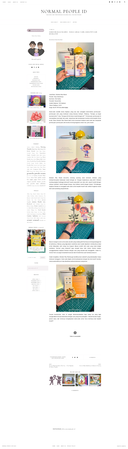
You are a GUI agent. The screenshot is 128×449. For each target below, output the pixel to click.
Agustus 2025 (36, 284)
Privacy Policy (71, 446)
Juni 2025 (36, 287)
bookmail (36, 78)
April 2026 (36, 279)
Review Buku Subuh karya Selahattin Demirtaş (90, 365)
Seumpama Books (37, 169)
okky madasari (29, 222)
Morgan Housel (38, 208)
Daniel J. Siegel (40, 198)
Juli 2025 (36, 285)
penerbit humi (34, 183)
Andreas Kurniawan (39, 196)
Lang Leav (43, 204)
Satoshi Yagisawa (33, 214)
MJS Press (34, 157)
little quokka (38, 177)
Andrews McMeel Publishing (33, 147)
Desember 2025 (36, 280)
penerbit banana (36, 181)
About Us (15, 2)
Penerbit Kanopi (30, 163)
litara (32, 177)
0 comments (92, 357)
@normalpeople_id (33, 268)
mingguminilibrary (56, 356)
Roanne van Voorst (38, 212)
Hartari (39, 200)
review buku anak (59, 358)
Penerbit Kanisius (41, 161)
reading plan (36, 80)
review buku (36, 85)
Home (4, 2)
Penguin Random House (35, 167)
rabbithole (42, 183)
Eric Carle (34, 200)
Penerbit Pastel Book (38, 165)
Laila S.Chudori (36, 204)
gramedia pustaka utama (36, 173)
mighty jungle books (35, 179)
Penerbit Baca (33, 161)
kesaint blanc (41, 175)
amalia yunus (42, 218)
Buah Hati (34, 149)
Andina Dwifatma (30, 196)
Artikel (75, 22)
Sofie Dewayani (42, 216)
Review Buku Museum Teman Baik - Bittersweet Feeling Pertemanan (37, 138)
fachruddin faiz (42, 220)
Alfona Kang (29, 194)
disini (66, 107)
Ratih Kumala (41, 210)
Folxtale (33, 151)
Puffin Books (29, 169)
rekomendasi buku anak (36, 83)
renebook (29, 185)
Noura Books (33, 159)
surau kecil (42, 185)
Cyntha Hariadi (34, 198)
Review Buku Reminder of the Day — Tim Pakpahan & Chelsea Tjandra (61, 366)
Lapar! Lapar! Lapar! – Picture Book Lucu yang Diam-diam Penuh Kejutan (36, 249)
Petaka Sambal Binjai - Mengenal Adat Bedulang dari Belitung (37, 107)
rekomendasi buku (36, 81)
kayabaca (36, 175)
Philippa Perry (34, 210)
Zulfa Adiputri (37, 218)
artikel (36, 76)
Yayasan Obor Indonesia (34, 171)
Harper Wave (35, 153)
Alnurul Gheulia (36, 194)
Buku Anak (54, 22)
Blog (9, 2)
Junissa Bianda (37, 202)
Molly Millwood (32, 208)
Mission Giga (39, 157)
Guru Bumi (39, 151)
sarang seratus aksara (35, 185)
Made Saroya (121, 446)
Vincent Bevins (30, 218)
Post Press (42, 167)
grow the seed (30, 175)
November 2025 (36, 282)
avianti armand (33, 220)
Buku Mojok (41, 149)
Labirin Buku (39, 155)
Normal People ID (64, 11)
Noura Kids (39, 159)
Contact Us (23, 2)
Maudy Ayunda (38, 206)
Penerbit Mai (30, 165)
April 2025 (36, 290)
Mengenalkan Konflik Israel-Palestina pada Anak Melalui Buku (37, 122)
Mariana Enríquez (30, 206)
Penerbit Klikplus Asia (40, 163)
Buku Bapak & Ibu (64, 22)
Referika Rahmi (30, 212)
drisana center (42, 171)
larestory (28, 177)
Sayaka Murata (39, 214)
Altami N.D (43, 194)
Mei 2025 (36, 289)
